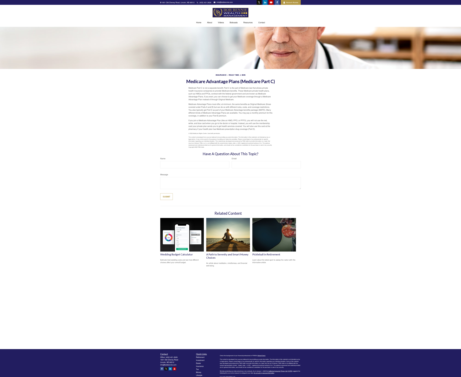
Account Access (292, 2)
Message (164, 174)
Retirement (200, 357)
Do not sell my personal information (264, 373)
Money (198, 372)
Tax (197, 369)
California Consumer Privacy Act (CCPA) (280, 371)
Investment (200, 360)
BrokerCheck (261, 355)
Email (234, 158)
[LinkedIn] (265, 2)
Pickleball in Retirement (266, 254)
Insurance (200, 366)
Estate (198, 363)
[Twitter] (259, 2)
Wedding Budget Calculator (176, 254)
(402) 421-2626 (205, 2)
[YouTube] (271, 2)
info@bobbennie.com (225, 2)
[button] (198, 22)
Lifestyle (199, 375)
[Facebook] (277, 2)
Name (162, 158)
